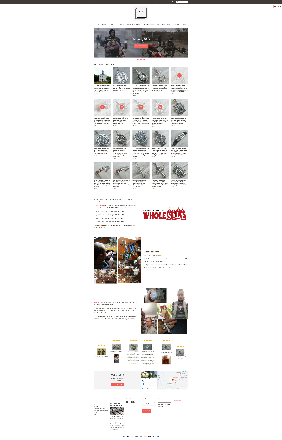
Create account (164, 2)
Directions (118, 384)
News (185, 24)
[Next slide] (148, 59)
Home (97, 24)
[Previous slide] (133, 59)
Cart (173, 2)
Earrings (114, 24)
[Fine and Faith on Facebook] (127, 402)
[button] (277, 6)
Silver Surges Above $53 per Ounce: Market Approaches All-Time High (116, 403)
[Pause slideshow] (187, 59)
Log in (156, 2)
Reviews (177, 24)
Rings (104, 24)
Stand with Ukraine (141, 46)
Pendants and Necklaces (130, 24)
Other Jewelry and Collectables (157, 24)
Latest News (113, 399)
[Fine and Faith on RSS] (134, 402)
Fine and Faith (140, 434)
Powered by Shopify (148, 434)
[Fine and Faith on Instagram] (129, 402)
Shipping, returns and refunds (101, 2)
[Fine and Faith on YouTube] (132, 402)
